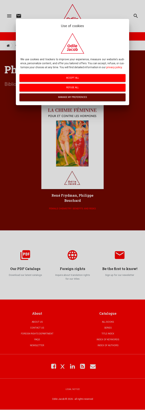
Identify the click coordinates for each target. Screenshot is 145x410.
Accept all (72, 78)
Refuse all (72, 87)
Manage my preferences (72, 97)
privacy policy (114, 67)
